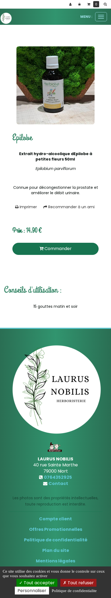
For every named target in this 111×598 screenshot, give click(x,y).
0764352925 (58, 477)
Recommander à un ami (71, 207)
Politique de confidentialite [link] (74, 591)
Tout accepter (39, 583)
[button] (106, 4)
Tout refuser (80, 583)
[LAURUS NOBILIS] (6, 18)
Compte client (55, 519)
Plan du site (55, 550)
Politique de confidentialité (55, 540)
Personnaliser (32, 590)
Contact (58, 483)
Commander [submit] (57, 248)
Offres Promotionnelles (55, 529)
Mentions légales (55, 561)
